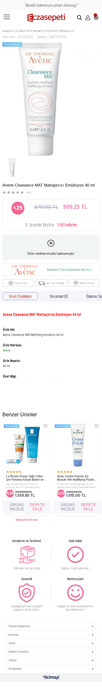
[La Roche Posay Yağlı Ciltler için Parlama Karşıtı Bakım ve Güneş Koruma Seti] (27, 445)
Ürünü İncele (17, 507)
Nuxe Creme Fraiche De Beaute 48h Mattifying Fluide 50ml (75, 478)
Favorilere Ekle (45, 426)
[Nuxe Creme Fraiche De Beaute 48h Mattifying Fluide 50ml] (78, 445)
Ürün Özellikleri (20, 296)
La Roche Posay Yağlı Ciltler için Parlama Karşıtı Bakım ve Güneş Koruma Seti (25, 478)
